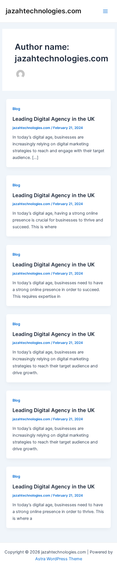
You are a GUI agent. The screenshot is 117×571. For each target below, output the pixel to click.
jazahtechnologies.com (43, 11)
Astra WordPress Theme (58, 558)
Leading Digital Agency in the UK (53, 119)
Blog (16, 109)
